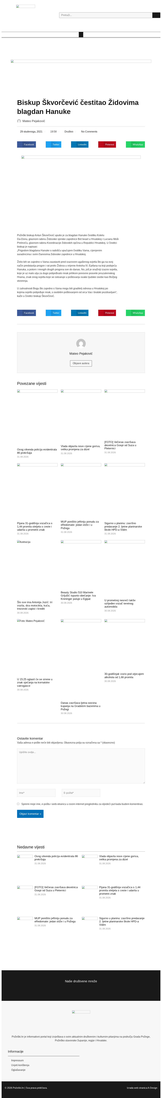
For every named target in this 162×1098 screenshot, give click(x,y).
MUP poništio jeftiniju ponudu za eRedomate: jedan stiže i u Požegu (80, 525)
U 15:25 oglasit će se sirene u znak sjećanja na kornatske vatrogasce (34, 682)
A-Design (152, 1087)
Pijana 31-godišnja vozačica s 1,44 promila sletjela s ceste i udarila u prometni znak (34, 526)
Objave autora (81, 363)
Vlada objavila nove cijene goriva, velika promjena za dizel (80, 448)
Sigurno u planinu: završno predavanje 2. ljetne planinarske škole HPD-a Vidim (123, 526)
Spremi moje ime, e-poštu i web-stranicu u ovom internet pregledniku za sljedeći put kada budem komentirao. (82, 804)
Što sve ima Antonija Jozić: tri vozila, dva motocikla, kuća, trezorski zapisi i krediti (34, 605)
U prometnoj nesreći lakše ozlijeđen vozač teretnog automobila (119, 603)
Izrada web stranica (137, 1087)
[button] (81, 34)
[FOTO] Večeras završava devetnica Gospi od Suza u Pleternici (120, 445)
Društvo (69, 131)
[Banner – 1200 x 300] (81, 77)
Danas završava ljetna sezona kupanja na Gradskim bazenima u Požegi (80, 706)
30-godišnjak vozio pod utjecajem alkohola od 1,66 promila (124, 675)
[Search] (156, 15)
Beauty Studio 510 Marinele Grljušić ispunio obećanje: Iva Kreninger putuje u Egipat (78, 595)
